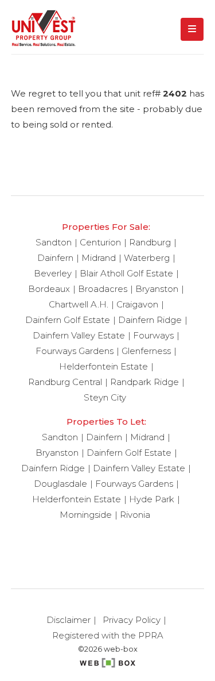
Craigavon (137, 304)
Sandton (54, 242)
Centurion (100, 242)
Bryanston (156, 288)
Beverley (53, 273)
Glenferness (146, 350)
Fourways (153, 335)
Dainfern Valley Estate (79, 335)
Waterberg (147, 257)
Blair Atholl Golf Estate (126, 273)
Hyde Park (151, 499)
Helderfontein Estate (103, 366)
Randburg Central (65, 381)
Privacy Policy (132, 619)
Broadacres (102, 288)
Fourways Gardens (75, 350)
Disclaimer (68, 619)
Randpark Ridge (144, 381)
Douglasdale (60, 483)
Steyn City (105, 397)
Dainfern (55, 257)
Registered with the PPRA (107, 635)
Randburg (150, 242)
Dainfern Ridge (150, 319)
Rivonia (135, 514)
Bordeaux (49, 288)
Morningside (86, 514)
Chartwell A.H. (78, 304)
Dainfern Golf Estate (67, 319)
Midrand (98, 257)
